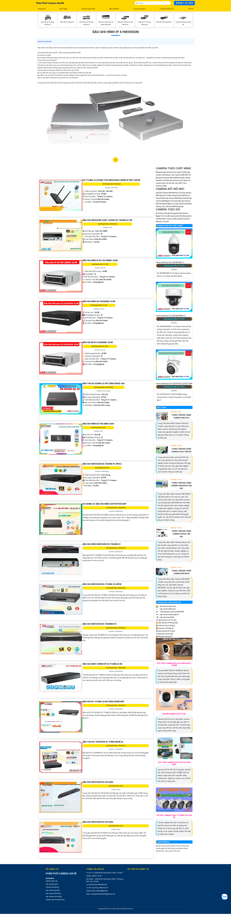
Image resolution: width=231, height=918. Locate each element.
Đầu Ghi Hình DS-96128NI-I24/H (98, 423)
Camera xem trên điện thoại (55, 900)
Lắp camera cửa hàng (53, 893)
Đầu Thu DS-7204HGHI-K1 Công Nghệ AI (103, 742)
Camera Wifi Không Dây (174, 206)
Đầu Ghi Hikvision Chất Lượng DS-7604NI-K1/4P (107, 220)
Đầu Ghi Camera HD (164, 634)
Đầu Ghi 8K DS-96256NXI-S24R (98, 342)
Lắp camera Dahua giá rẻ (169, 614)
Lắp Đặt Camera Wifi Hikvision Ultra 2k (170, 193)
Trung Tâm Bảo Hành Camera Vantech (181, 416)
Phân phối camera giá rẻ (50, 3)
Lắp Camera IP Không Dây (167, 623)
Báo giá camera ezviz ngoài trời (178, 180)
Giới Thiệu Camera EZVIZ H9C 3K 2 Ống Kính (174, 763)
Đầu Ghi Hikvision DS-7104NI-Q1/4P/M (102, 584)
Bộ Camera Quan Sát (167, 606)
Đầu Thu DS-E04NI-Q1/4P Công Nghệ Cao (104, 383)
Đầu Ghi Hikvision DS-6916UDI (98, 782)
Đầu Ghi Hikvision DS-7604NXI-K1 (100, 624)
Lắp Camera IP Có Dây (165, 631)
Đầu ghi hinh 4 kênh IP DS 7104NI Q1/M (102, 664)
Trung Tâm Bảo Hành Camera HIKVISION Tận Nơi (181, 485)
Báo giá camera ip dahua (165, 178)
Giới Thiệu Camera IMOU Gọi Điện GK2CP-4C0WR (174, 664)
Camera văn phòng (52, 887)
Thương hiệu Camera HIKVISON (171, 612)
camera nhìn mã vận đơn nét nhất (169, 183)
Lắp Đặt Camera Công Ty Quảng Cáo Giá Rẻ (174, 816)
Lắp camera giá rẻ (52, 884)
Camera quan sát (51, 881)
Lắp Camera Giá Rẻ (166, 617)
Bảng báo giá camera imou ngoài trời (170, 172)
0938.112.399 (184, 3)
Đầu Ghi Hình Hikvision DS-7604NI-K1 (102, 544)
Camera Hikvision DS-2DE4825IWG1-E (170, 262)
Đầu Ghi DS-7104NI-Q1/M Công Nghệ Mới (103, 701)
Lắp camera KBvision (167, 609)
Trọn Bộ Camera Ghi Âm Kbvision (176, 216)
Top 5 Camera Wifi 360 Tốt (180, 175)
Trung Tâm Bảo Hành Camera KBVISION (181, 572)
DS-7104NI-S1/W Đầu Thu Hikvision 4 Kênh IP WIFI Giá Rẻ (111, 180)
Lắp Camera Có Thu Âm (166, 620)
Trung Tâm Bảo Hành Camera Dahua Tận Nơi (181, 534)
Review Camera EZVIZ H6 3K (174, 714)
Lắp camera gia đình (53, 890)
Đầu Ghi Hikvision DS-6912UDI (98, 822)
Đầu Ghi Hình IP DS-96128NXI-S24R (100, 260)
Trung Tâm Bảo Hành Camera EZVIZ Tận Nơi (181, 450)
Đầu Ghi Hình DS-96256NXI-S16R (99, 301)
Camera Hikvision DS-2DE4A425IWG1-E (171, 316)
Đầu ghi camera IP (164, 636)
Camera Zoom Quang (165, 625)
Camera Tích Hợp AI (164, 628)
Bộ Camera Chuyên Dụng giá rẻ (167, 213)
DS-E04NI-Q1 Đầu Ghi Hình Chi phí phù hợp (104, 504)
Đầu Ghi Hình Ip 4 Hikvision (115, 32)
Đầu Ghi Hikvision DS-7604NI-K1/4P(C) (102, 464)
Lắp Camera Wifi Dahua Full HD (176, 198)
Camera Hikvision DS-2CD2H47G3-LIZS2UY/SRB (174, 384)
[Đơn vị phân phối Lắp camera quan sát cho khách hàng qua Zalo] (224, 897)
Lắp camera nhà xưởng (54, 896)
